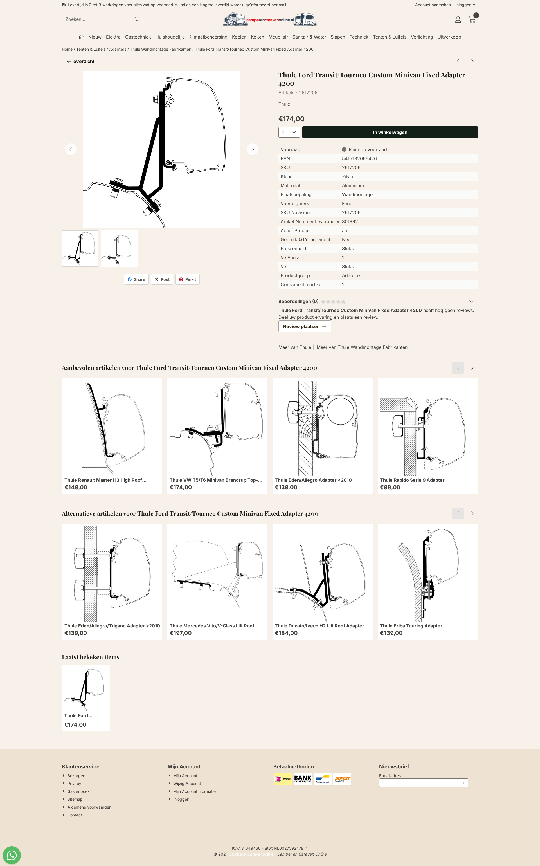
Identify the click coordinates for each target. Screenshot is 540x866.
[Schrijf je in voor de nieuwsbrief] (463, 782)
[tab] (378, 301)
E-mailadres (423, 775)
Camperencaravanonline (251, 854)
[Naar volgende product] (472, 61)
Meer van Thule (294, 347)
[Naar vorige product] (458, 61)
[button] (458, 19)
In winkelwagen (390, 132)
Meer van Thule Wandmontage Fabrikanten (362, 347)
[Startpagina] (81, 37)
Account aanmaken (433, 4)
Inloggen (463, 4)
